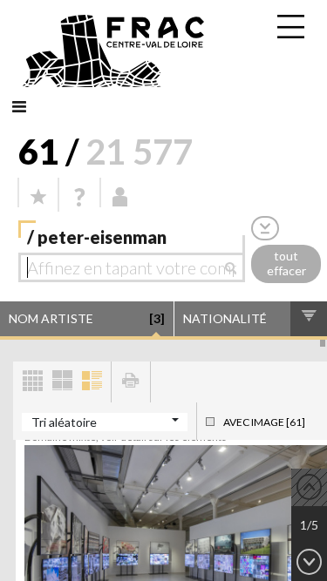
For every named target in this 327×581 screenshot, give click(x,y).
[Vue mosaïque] (32, 382)
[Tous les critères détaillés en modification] (265, 228)
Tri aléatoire (64, 422)
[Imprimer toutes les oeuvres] (130, 382)
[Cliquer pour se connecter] (120, 196)
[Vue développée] (91, 382)
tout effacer (286, 263)
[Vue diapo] (61, 382)
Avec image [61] (264, 422)
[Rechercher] (235, 267)
